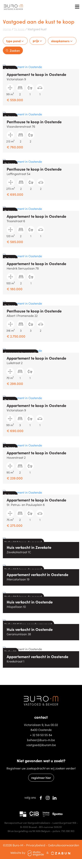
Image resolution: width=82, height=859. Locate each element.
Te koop (19, 29)
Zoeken (15, 50)
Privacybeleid (35, 845)
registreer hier (41, 777)
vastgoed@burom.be (41, 745)
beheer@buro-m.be (41, 740)
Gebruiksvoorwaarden (63, 845)
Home (7, 29)
